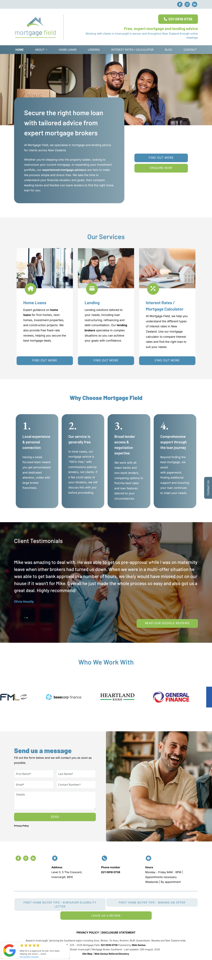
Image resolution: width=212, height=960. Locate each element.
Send (55, 816)
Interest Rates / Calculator (132, 49)
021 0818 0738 (180, 19)
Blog (168, 49)
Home (19, 49)
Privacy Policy (21, 825)
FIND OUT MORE (44, 360)
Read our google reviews (167, 623)
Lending (94, 49)
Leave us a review (106, 915)
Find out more (161, 157)
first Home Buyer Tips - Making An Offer (152, 902)
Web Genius (138, 945)
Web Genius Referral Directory (111, 953)
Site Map (87, 953)
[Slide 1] (24, 617)
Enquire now (161, 168)
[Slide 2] (27, 617)
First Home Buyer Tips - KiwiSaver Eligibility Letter (59, 904)
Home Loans (67, 49)
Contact (190, 49)
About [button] (39, 49)
